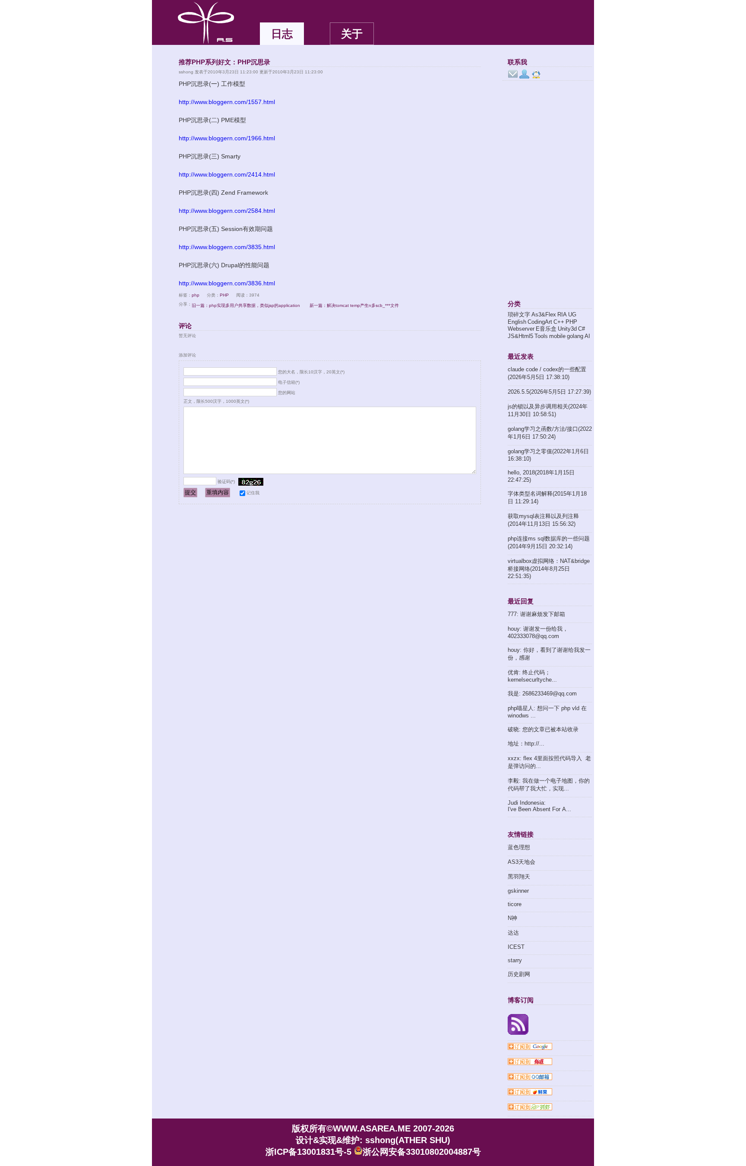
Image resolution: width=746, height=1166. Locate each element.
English (517, 322)
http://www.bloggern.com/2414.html (227, 174)
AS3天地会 (521, 862)
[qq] (536, 74)
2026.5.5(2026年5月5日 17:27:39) (549, 392)
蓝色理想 (519, 847)
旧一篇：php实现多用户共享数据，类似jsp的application (246, 305)
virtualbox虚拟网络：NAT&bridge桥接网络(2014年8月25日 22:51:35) (549, 568)
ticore (515, 904)
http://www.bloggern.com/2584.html (227, 210)
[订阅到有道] (550, 1062)
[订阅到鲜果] (550, 1092)
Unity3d (567, 328)
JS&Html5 (520, 336)
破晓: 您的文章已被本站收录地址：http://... (543, 736)
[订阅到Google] (550, 1047)
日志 (282, 34)
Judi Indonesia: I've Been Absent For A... (539, 805)
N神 (512, 918)
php (195, 295)
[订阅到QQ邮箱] (550, 1077)
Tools (541, 336)
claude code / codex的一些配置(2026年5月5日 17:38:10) (547, 373)
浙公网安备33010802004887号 (422, 1152)
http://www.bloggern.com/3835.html (227, 246)
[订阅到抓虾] (550, 1107)
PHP (224, 295)
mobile (557, 336)
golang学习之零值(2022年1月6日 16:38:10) (548, 455)
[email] (513, 74)
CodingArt (540, 322)
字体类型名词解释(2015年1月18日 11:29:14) (547, 497)
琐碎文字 (519, 314)
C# (581, 328)
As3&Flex (543, 314)
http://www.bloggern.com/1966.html (227, 138)
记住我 (253, 492)
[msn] (524, 74)
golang (575, 336)
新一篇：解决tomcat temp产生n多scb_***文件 (354, 305)
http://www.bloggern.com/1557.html (227, 101)
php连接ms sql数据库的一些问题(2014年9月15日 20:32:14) (549, 542)
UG (572, 314)
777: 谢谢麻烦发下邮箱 (536, 614)
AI (587, 336)
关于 (352, 34)
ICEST (516, 947)
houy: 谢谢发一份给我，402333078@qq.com (538, 632)
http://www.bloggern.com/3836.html (227, 283)
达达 (513, 932)
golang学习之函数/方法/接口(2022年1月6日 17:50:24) (550, 433)
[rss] (550, 1025)
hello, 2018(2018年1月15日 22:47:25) (541, 476)
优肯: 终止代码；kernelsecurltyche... (532, 676)
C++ (558, 322)
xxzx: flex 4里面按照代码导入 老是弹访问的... (549, 762)
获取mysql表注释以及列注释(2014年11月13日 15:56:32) (543, 520)
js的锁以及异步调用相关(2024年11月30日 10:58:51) (548, 410)
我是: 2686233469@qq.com (542, 693)
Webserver (521, 328)
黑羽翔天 (519, 876)
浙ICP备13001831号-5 (308, 1152)
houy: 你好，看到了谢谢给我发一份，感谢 (549, 654)
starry (515, 960)
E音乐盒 (546, 328)
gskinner (518, 891)
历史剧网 (519, 974)
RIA (562, 314)
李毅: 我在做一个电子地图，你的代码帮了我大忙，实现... (549, 784)
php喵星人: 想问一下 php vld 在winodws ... (547, 712)
